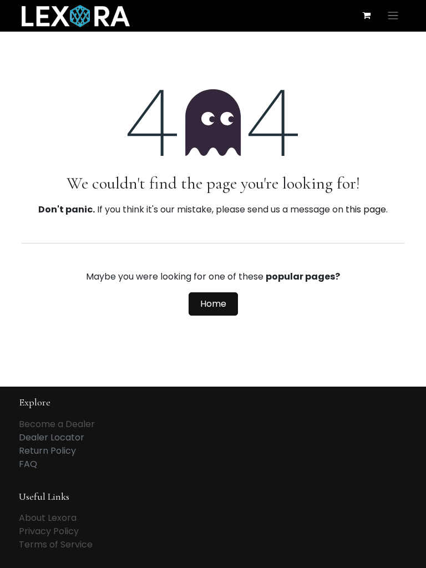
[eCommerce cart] (366, 15)
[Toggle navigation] (393, 15)
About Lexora (48, 517)
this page (366, 209)
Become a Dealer (57, 424)
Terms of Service (56, 544)
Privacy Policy (49, 531)
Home (213, 303)
